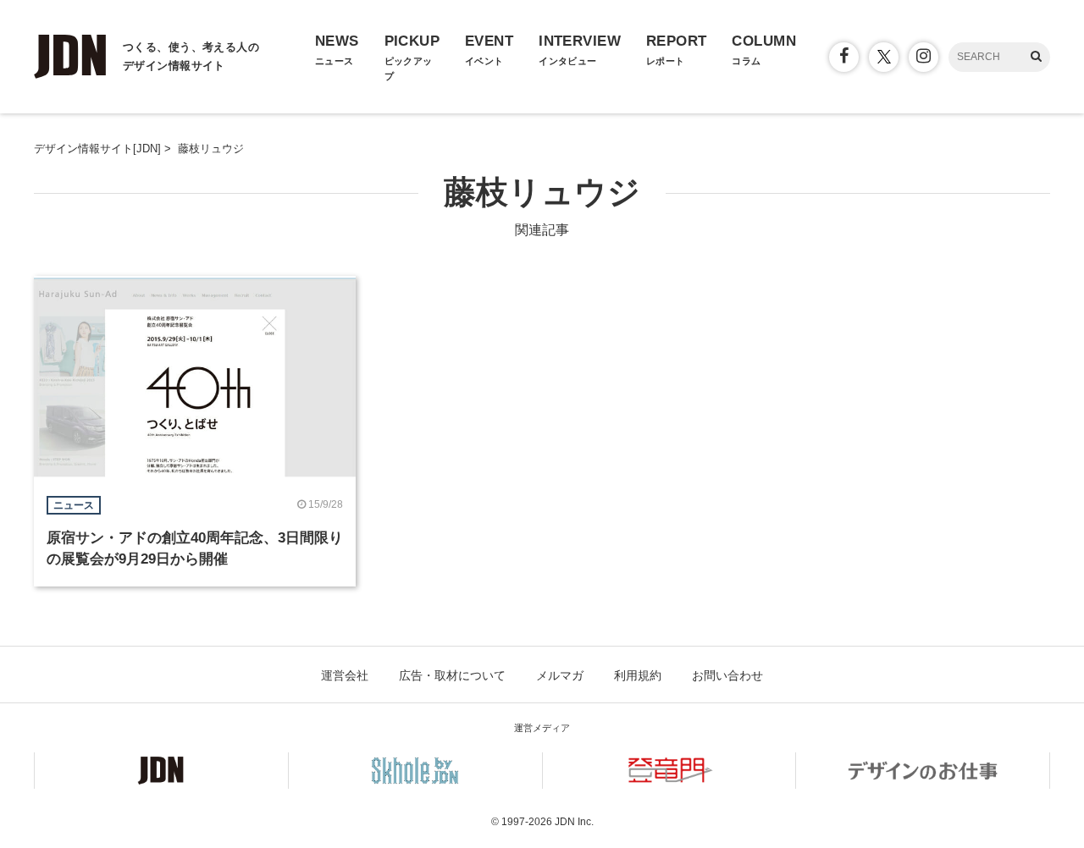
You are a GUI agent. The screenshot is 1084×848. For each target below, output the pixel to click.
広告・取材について (452, 675)
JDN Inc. (574, 822)
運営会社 (344, 675)
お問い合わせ (727, 675)
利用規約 (637, 675)
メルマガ (559, 675)
